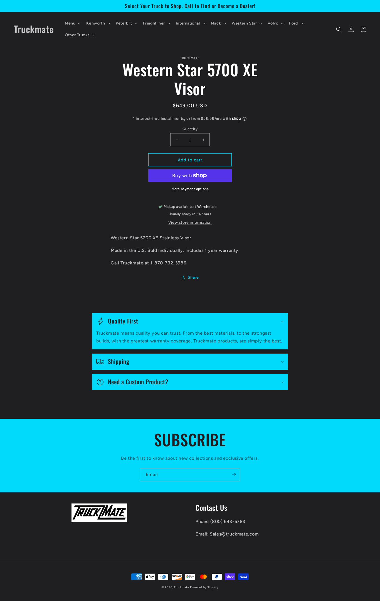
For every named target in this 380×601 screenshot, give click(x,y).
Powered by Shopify (204, 587)
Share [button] (193, 277)
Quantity (190, 129)
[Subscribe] (234, 474)
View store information (190, 222)
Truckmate (181, 587)
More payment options (190, 189)
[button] (72, 23)
